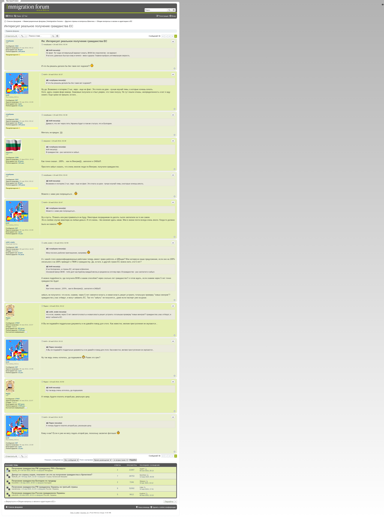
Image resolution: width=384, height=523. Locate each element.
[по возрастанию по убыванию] (121, 460)
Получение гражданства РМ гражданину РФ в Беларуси (38, 468)
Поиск (169, 10)
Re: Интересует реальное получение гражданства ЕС (74, 41)
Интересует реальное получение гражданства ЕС (38, 26)
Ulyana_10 (16, 470)
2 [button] (169, 36)
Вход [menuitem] (174, 16)
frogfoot (142, 493)
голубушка (10, 41)
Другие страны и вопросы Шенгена (79, 21)
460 (16, 247)
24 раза (21, 161)
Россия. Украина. (52, 489)
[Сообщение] (42, 44)
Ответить (10, 36)
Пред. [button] (163, 36)
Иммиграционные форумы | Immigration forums (43, 21)
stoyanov (9, 152)
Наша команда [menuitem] (143, 507)
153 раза (21, 51)
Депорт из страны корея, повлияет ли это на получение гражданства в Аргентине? (52, 475)
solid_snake (10, 242)
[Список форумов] (28, 8)
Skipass (143, 481)
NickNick (143, 475)
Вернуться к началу (174, 68)
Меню (11, 16)
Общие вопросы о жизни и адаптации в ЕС (114, 21)
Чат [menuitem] (26, 16)
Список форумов (14, 21)
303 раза (21, 328)
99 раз (20, 49)
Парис (8, 318)
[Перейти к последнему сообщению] (146, 469)
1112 (16, 46)
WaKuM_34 (16, 477)
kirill (7, 95)
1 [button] (166, 36)
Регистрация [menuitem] (163, 16)
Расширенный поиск (174, 10)
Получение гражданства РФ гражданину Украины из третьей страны (45, 487)
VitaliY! (142, 469)
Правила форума (12, 31)
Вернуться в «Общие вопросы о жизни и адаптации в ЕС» (31, 502)
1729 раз (21, 330)
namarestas (16, 489)
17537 (17, 323)
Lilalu (141, 487)
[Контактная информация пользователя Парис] (26, 332)
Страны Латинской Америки (56, 477)
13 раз (20, 252)
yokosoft (15, 495)
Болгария (47, 483)
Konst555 (15, 483)
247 (16, 100)
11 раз (20, 105)
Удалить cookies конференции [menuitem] (164, 507)
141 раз (21, 163)
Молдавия (49, 470)
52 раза (21, 254)
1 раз (20, 104)
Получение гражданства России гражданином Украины (38, 493)
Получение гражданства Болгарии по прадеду (34, 481)
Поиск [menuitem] (18, 16)
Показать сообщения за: (54, 460)
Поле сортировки (86, 460)
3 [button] (172, 36)
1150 (17, 157)
